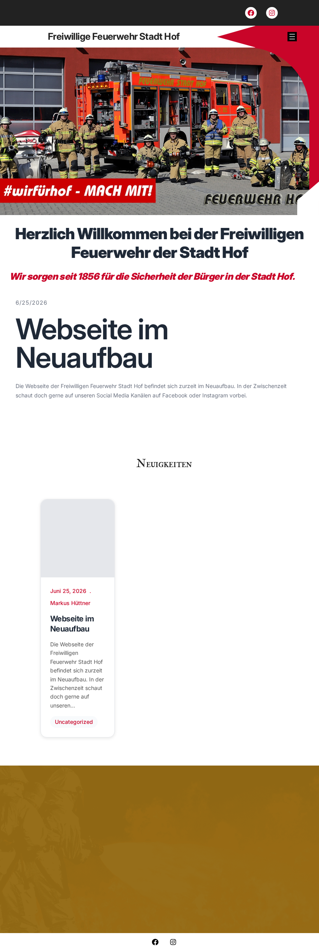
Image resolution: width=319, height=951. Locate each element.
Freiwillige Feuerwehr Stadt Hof (113, 36)
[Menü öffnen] (292, 36)
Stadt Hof (271, 276)
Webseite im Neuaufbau (92, 343)
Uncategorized (74, 721)
